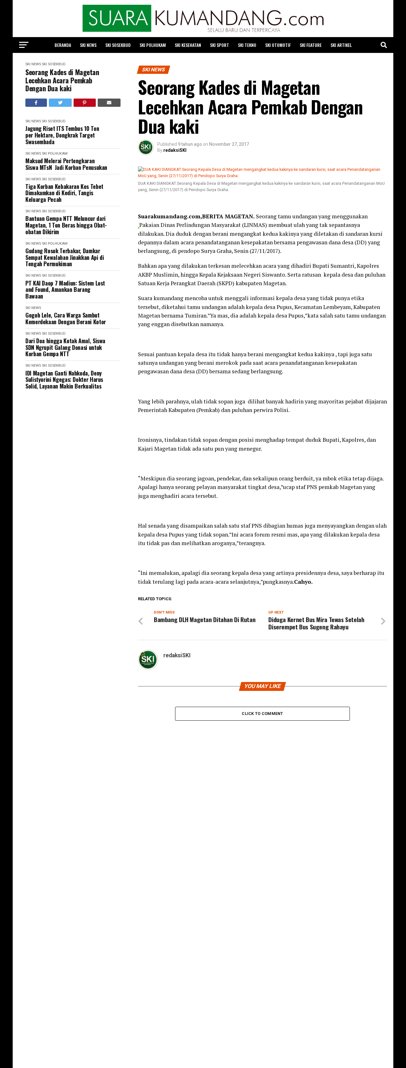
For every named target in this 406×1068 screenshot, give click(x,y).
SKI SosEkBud (118, 45)
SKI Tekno (247, 45)
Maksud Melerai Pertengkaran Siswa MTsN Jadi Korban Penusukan (66, 164)
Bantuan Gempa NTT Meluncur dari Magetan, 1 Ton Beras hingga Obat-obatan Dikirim (66, 225)
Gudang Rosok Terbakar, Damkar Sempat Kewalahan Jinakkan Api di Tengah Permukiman (64, 257)
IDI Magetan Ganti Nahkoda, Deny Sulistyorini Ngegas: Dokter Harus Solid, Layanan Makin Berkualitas (64, 379)
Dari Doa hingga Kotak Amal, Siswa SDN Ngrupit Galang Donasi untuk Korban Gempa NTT (65, 347)
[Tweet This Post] (60, 103)
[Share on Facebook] (36, 103)
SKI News (88, 45)
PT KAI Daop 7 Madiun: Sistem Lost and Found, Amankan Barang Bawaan (65, 289)
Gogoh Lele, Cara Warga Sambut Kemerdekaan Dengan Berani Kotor (65, 318)
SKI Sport (219, 45)
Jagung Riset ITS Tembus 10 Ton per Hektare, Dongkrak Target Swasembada (62, 135)
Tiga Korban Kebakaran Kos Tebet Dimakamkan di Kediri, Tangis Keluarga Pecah (64, 193)
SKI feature (311, 45)
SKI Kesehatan (188, 45)
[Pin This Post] (85, 103)
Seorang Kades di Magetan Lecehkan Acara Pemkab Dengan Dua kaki (62, 80)
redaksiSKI (175, 150)
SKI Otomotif (278, 45)
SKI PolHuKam (153, 45)
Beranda (63, 45)
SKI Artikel (341, 45)
